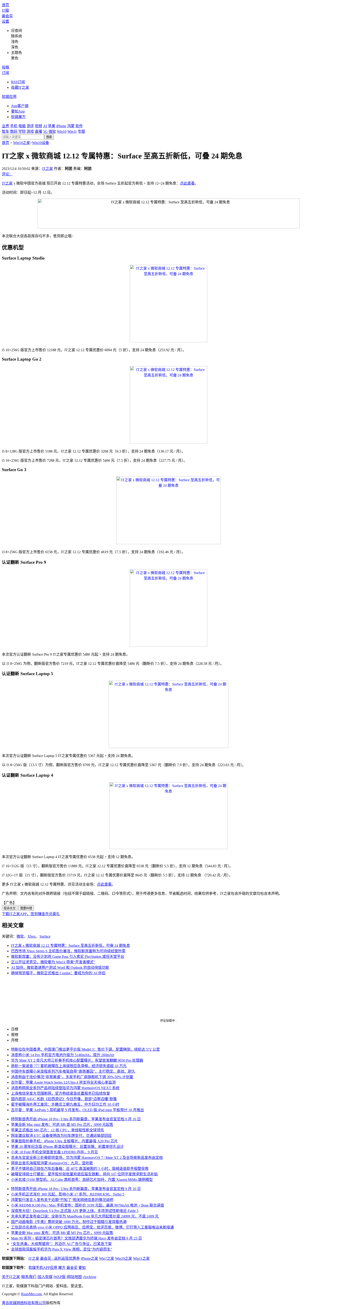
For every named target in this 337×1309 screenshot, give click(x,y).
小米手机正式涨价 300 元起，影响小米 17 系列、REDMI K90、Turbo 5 (67, 1194)
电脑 (22, 126)
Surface (44, 936)
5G (45, 131)
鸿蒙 (71, 126)
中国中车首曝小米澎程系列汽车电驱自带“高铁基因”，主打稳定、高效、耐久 (73, 1071)
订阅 (5, 73)
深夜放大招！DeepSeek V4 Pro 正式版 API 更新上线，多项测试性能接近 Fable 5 (74, 1211)
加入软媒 (45, 1277)
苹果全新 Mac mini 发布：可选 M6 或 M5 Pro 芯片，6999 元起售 (62, 1125)
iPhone (61, 126)
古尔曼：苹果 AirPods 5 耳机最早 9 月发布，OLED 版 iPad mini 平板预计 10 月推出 (77, 1110)
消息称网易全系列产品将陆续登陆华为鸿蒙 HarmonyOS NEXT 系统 (65, 1088)
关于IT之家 (11, 1277)
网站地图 (74, 1277)
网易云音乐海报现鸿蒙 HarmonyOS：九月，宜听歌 (52, 1163)
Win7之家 (106, 1258)
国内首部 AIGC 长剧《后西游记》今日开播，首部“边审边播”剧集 (64, 1099)
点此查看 (187, 183)
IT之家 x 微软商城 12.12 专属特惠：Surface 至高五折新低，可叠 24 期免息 (70, 945)
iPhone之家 (89, 1258)
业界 (5, 126)
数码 (13, 131)
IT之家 (47, 169)
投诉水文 (10, 908)
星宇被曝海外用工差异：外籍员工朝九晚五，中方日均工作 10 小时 (65, 1104)
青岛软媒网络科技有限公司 (24, 1303)
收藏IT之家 (20, 87)
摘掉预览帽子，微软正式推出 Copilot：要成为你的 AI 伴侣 (58, 973)
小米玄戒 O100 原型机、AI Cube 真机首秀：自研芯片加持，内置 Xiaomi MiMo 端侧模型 (82, 1180)
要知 (82, 1268)
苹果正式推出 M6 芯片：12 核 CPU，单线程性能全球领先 (57, 1130)
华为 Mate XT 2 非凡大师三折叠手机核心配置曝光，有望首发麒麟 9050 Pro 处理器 (77, 1060)
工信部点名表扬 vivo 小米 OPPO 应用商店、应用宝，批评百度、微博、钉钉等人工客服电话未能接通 (92, 1227)
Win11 (72, 131)
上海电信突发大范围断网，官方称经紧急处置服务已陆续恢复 (60, 1093)
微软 (52, 131)
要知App (18, 111)
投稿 (5, 67)
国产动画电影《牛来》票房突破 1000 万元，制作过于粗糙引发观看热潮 (69, 1222)
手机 (13, 126)
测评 (30, 126)
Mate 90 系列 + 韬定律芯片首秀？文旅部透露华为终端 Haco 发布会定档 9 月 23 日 (76, 1238)
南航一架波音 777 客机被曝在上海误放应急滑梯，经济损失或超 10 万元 (69, 1066)
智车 (5, 131)
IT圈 (5, 10)
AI (45, 126)
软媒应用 (9, 97)
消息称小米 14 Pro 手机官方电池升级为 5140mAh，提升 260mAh (62, 1055)
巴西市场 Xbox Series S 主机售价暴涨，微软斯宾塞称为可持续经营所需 (68, 951)
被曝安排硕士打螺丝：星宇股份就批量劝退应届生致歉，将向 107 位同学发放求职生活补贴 (84, 1174)
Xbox (32, 936)
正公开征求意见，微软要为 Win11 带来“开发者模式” (53, 962)
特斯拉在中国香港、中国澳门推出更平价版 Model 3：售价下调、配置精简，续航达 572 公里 (85, 1049)
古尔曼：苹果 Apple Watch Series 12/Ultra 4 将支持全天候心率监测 (63, 1082)
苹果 (51, 126)
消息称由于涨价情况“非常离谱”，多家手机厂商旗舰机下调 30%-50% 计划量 (72, 1077)
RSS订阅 (18, 82)
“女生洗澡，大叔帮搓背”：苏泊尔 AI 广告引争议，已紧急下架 (61, 1244)
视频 (38, 126)
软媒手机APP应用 (42, 1268)
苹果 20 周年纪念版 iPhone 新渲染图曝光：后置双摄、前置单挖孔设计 (67, 1147)
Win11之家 (141, 1258)
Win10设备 (40, 143)
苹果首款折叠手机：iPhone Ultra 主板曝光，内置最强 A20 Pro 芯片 (64, 1141)
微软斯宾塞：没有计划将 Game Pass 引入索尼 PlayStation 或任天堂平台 (67, 956)
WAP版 (60, 1277)
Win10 (61, 131)
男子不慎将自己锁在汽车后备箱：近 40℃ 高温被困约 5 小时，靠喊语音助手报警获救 (80, 1169)
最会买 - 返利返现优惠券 (60, 1258)
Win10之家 (21, 143)
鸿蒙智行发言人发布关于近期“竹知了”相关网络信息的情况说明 (62, 1200)
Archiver (89, 1277)
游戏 (30, 131)
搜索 (49, 137)
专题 (81, 131)
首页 (5, 5)
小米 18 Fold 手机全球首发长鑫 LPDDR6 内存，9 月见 (54, 1152)
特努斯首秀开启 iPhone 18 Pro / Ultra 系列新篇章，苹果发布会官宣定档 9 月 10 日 (76, 1119)
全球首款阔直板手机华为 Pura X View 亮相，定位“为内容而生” (61, 1249)
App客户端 (19, 106)
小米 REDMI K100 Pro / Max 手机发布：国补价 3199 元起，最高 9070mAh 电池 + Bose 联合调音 (87, 1205)
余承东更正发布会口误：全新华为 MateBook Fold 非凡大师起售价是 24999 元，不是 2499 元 (85, 1216)
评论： (7, 174)
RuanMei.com (31, 1294)
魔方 (62, 1268)
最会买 (7, 16)
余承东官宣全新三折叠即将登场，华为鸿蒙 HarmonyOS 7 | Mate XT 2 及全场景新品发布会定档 (87, 1158)
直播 (38, 131)
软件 (79, 126)
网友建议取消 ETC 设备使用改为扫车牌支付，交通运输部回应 (61, 1136)
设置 (5, 21)
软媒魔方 (18, 117)
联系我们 (29, 1277)
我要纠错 (26, 908)
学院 (22, 131)
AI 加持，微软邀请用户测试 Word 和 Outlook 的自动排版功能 (60, 967)
